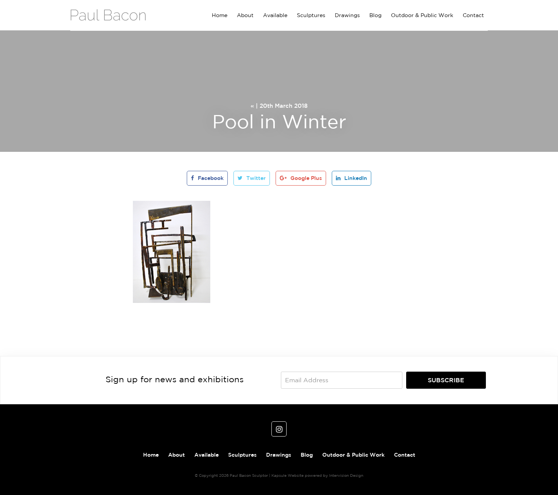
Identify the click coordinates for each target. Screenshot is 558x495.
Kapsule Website (287, 475)
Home (219, 15)
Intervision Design (346, 475)
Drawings (347, 15)
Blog (375, 15)
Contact (473, 15)
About (245, 15)
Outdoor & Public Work (422, 15)
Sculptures (311, 15)
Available (275, 15)
